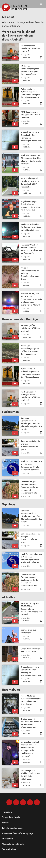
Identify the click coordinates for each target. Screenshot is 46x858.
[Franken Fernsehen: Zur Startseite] (14, 7)
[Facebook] (9, 802)
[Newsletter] (37, 802)
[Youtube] (23, 802)
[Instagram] (16, 802)
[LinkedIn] (30, 802)
